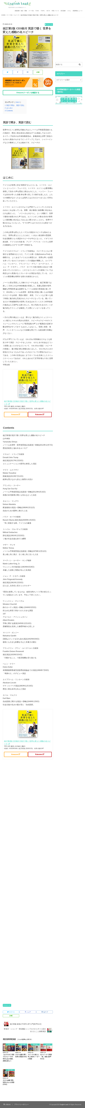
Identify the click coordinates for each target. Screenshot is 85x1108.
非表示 (17, 102)
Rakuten (38, 414)
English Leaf (64, 1104)
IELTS (48, 10)
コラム (69, 10)
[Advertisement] (28, 885)
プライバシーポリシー (21, 1104)
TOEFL (43, 10)
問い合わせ (7, 1104)
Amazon (14, 414)
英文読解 (63, 10)
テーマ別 (31, 10)
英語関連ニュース (77, 10)
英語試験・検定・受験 (21, 10)
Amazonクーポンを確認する (27, 93)
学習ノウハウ (55, 10)
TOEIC (37, 10)
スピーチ (7, 1005)
